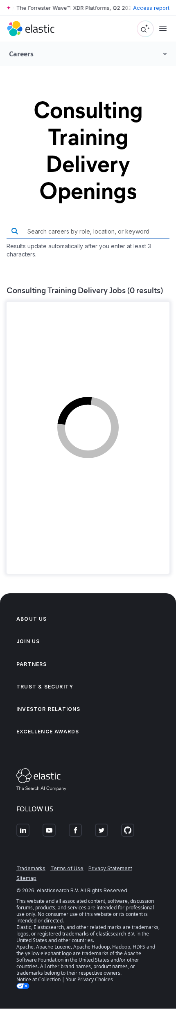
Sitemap (26, 878)
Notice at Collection (38, 979)
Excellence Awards (47, 731)
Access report (151, 7)
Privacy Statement (110, 868)
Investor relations (48, 709)
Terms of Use (66, 868)
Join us (28, 641)
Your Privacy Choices (89, 979)
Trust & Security (44, 687)
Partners (31, 664)
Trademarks (30, 868)
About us (31, 619)
